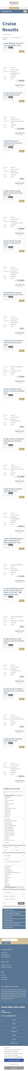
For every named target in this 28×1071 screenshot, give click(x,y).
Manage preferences (14, 1064)
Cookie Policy (18, 1057)
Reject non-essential (14, 1060)
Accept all (14, 1068)
